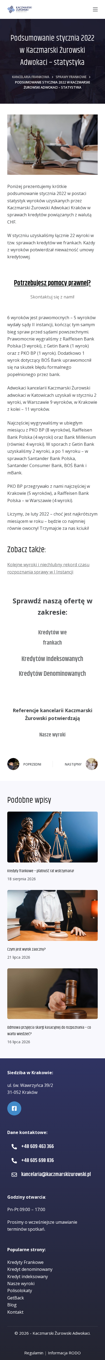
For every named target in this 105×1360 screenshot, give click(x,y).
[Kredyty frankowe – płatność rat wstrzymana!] (52, 837)
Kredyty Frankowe (25, 1262)
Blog (12, 1305)
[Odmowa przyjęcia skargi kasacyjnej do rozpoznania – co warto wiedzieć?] (52, 993)
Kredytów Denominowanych (52, 674)
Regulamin (33, 1352)
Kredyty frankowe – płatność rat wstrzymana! (40, 871)
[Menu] (95, 9)
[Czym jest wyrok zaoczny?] (52, 915)
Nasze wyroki (52, 735)
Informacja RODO (64, 1352)
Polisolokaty (19, 1290)
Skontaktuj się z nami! (52, 297)
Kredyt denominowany (29, 1269)
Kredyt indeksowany (27, 1276)
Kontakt (15, 1312)
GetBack (15, 1298)
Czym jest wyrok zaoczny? (26, 949)
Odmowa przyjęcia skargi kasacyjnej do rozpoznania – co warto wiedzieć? (49, 1030)
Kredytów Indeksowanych (52, 659)
